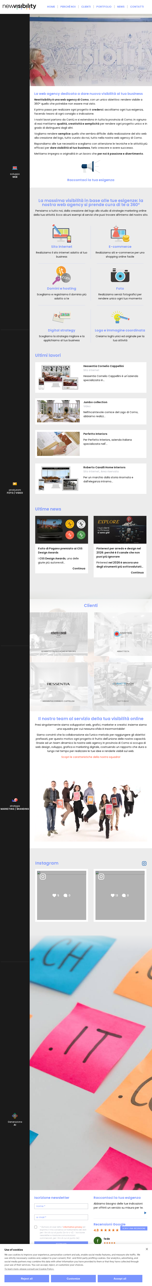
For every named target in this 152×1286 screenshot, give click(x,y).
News (121, 6)
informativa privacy (72, 1227)
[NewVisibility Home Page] (19, 9)
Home (51, 6)
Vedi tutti (139, 499)
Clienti (86, 6)
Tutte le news (137, 582)
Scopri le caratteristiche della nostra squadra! (90, 757)
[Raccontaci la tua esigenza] (145, 1213)
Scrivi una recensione (133, 1228)
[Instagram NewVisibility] (144, 863)
